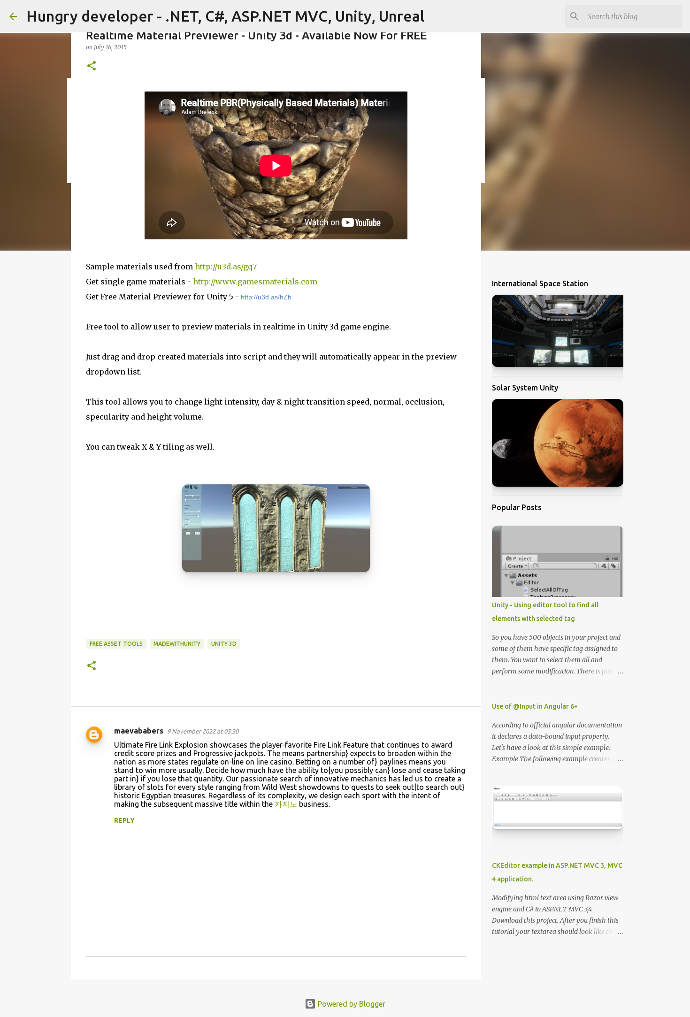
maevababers (138, 730)
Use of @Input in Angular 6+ (535, 706)
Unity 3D (224, 644)
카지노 (286, 804)
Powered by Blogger (350, 1004)
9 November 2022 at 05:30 (202, 731)
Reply (124, 820)
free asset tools (116, 644)
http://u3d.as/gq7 (226, 266)
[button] (91, 66)
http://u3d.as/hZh (266, 297)
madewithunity (176, 644)
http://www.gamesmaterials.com (255, 281)
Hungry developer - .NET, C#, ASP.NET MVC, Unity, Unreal (225, 16)
